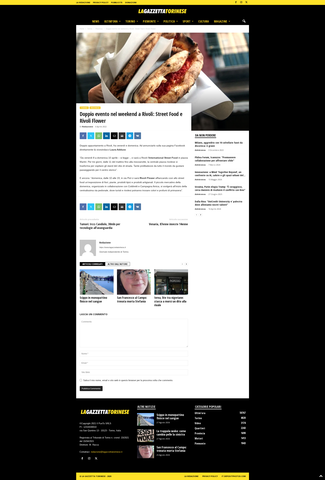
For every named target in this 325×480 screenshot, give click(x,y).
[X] (246, 2)
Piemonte (149, 21)
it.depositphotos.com (234, 476)
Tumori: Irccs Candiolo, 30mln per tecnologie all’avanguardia (100, 226)
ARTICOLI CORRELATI (92, 264)
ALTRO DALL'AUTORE (117, 264)
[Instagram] (241, 2)
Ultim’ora (111, 21)
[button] (244, 21)
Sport (186, 21)
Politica (169, 21)
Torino (130, 21)
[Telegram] (129, 135)
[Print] (122, 135)
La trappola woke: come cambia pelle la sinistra (171, 432)
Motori (199, 438)
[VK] (137, 135)
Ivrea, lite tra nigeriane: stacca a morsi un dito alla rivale (170, 301)
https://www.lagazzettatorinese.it (112, 247)
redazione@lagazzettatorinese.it (106, 452)
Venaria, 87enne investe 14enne (168, 224)
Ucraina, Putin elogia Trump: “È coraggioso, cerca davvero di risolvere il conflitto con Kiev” (220, 188)
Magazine (220, 21)
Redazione (87, 126)
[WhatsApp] (98, 135)
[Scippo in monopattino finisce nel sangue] (97, 282)
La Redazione (83, 2)
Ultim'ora (200, 413)
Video (198, 423)
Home (82, 29)
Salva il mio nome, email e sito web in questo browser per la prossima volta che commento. (128, 380)
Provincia (99, 29)
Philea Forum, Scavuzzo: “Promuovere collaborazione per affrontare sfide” (215, 159)
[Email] (114, 135)
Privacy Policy (100, 2)
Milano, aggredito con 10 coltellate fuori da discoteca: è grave (219, 144)
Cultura (203, 21)
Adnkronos (200, 150)
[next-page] (186, 264)
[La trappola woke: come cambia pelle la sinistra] (145, 435)
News (95, 21)
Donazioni (131, 2)
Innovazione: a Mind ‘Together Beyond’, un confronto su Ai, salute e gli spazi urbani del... (220, 173)
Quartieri (200, 428)
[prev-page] (182, 264)
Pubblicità (116, 2)
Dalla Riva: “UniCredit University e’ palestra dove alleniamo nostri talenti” (218, 203)
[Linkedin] (106, 135)
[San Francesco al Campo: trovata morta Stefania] (134, 282)
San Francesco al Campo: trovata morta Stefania (132, 299)
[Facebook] (236, 2)
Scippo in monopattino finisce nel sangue (93, 299)
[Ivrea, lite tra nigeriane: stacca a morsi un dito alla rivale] (171, 282)
